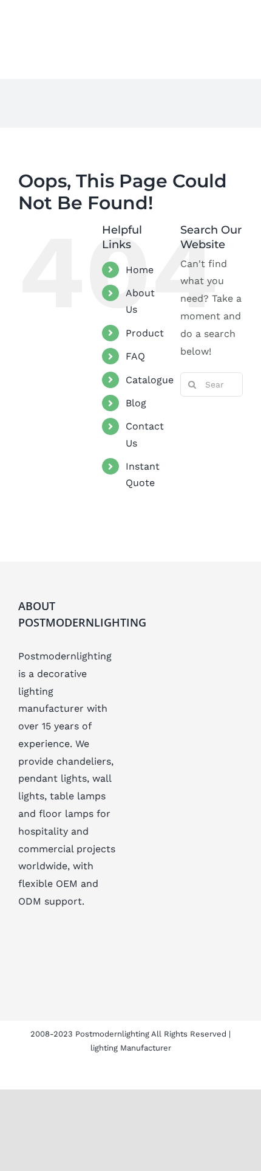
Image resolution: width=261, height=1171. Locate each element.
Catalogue (150, 380)
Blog (136, 403)
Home (140, 270)
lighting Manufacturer (130, 1047)
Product (145, 333)
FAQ (135, 356)
